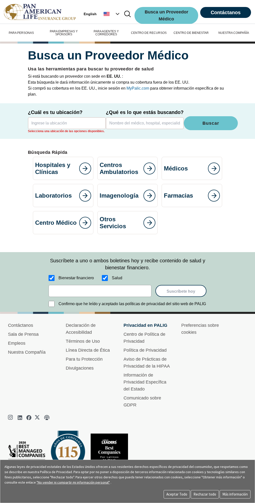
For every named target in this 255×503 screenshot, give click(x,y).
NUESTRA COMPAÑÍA (233, 33)
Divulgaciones (80, 368)
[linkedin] (20, 418)
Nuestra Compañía (27, 352)
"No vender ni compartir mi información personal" (73, 482)
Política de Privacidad (145, 350)
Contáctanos (226, 12)
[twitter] (38, 417)
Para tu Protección (84, 359)
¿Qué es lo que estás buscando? (145, 112)
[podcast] (47, 418)
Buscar (210, 123)
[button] (112, 14)
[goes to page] (85, 168)
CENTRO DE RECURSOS (149, 33)
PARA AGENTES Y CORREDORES (106, 33)
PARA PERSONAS (21, 33)
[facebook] (29, 418)
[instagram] (11, 417)
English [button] (90, 14)
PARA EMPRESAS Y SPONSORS (64, 33)
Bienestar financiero (76, 278)
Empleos (16, 343)
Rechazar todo (204, 494)
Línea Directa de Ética (88, 350)
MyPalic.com (138, 88)
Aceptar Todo (176, 494)
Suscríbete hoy (181, 291)
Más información (235, 494)
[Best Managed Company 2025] (28, 456)
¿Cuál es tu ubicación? (55, 112)
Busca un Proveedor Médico (166, 15)
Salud (117, 278)
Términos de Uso (83, 341)
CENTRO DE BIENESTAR (191, 33)
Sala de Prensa (23, 334)
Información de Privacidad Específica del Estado (145, 382)
